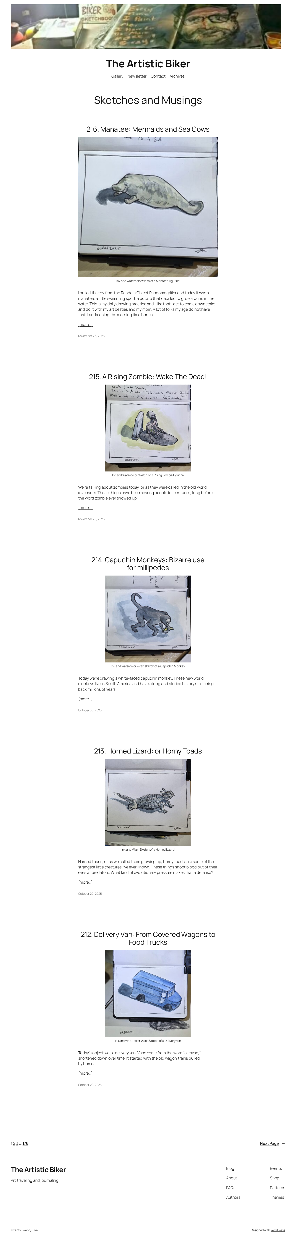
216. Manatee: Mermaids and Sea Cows (148, 129)
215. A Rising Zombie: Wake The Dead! (148, 376)
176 (25, 1143)
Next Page (272, 1143)
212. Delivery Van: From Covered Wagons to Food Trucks (148, 938)
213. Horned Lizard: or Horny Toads (148, 751)
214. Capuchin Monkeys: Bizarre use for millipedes (148, 563)
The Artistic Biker (148, 63)
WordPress (278, 1230)
